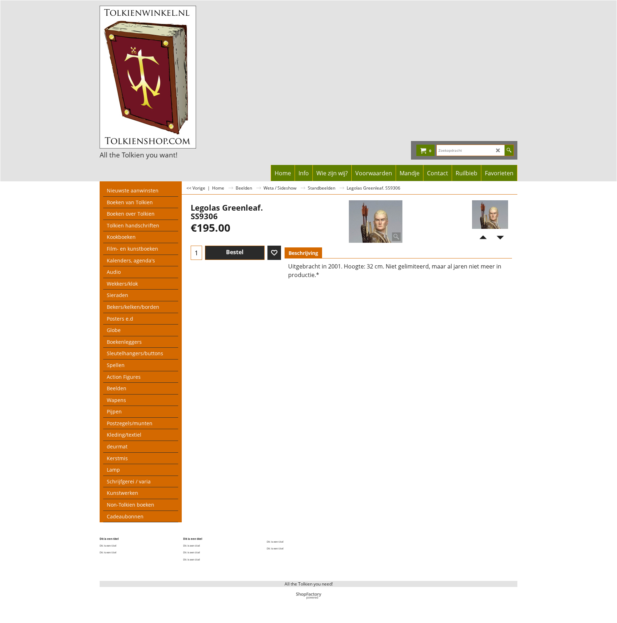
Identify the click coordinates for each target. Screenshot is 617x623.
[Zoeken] (509, 150)
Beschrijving (303, 253)
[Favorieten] (274, 253)
